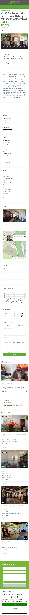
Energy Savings (6, 106)
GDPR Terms (13, 352)
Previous (4, 315)
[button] (14, 243)
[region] (14, 602)
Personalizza (14, 608)
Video (4, 206)
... (17, 388)
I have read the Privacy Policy (10, 582)
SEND (14, 585)
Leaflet (14, 258)
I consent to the (10, 352)
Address (5, 115)
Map (4, 228)
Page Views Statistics (8, 288)
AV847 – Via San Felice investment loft (14, 542)
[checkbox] (3, 352)
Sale (2, 10)
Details (4, 137)
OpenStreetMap (19, 258)
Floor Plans (5, 276)
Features (5, 170)
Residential (7, 10)
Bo (8, 28)
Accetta (14, 604)
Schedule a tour (6, 309)
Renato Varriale (7, 383)
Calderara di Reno (13, 122)
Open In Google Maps (7, 129)
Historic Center (6, 430)
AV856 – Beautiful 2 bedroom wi (20, 236)
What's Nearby (6, 265)
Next (24, 315)
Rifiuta (14, 612)
